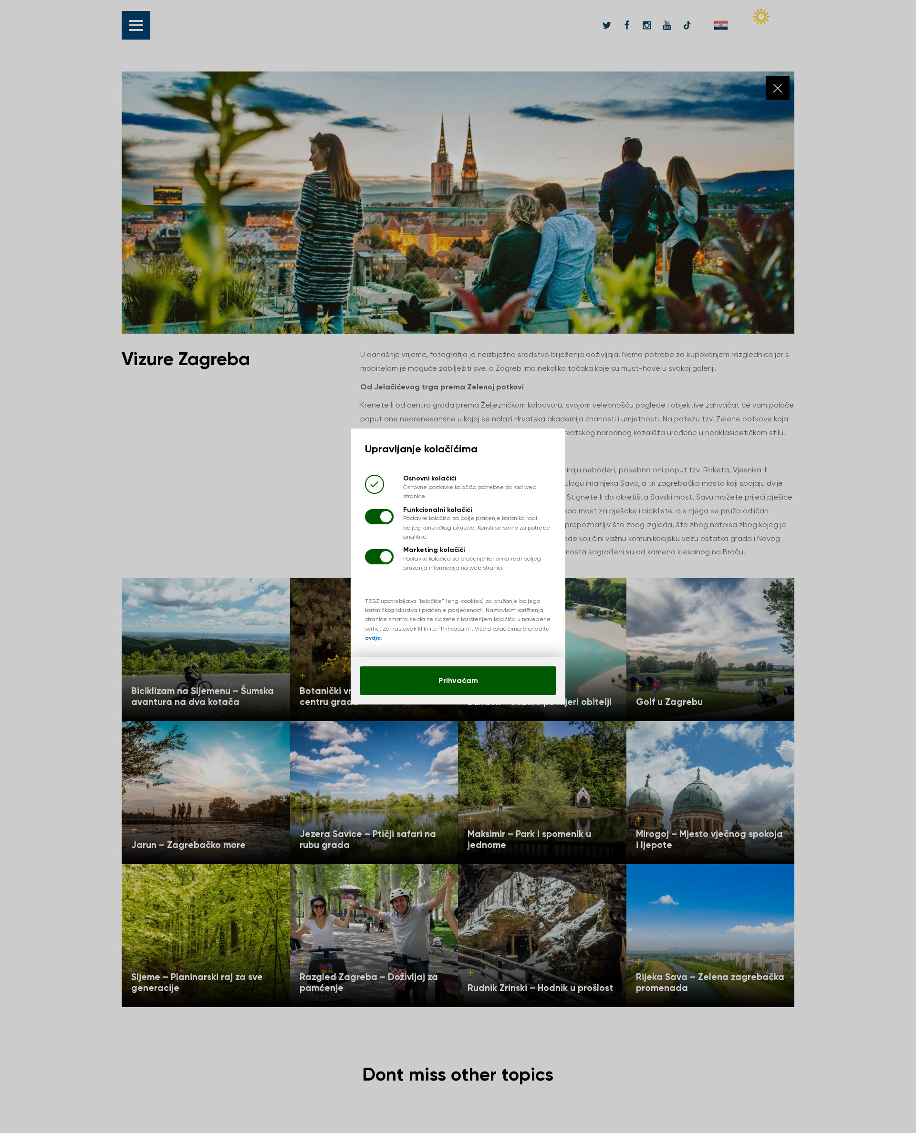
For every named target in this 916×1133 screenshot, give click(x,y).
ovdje (373, 637)
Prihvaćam (458, 680)
